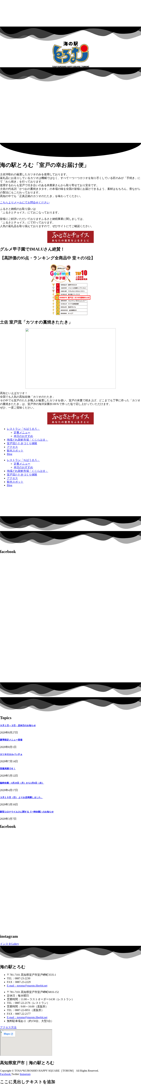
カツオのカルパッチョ (11, 754)
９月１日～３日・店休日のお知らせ (18, 725)
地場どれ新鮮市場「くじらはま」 (27, 439)
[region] (70, 112)
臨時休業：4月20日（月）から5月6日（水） (22, 783)
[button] (70, 134)
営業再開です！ (8, 768)
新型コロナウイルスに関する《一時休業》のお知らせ (27, 811)
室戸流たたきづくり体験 (22, 443)
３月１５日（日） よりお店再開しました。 (21, 797)
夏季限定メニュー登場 (11, 739)
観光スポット (15, 450)
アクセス (12, 446)
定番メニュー (22, 432)
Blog (9, 454)
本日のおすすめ (23, 436)
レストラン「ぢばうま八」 (23, 428)
